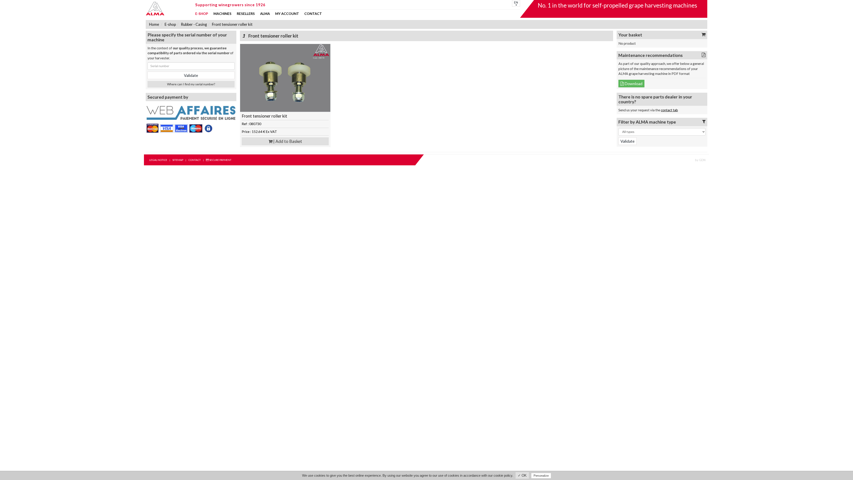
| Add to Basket (287, 141)
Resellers (246, 14)
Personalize (541, 475)
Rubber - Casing (193, 24)
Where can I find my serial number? (191, 84)
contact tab (669, 110)
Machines (222, 14)
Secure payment (220, 160)
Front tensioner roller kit (232, 24)
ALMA (265, 14)
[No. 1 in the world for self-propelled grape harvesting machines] (169, 8)
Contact (313, 14)
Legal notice (158, 160)
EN (516, 2)
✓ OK (522, 475)
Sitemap (177, 160)
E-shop (201, 14)
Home (154, 24)
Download (633, 83)
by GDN (700, 160)
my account (287, 14)
